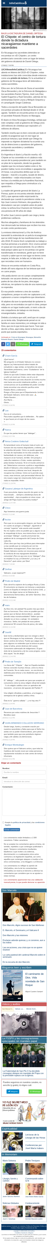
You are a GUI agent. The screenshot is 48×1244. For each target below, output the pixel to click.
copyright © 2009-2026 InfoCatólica (24, 1231)
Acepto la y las (25, 823)
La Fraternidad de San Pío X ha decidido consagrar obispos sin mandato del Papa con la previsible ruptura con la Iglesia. (23, 1073)
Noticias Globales (11, 1203)
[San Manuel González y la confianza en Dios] (24, 1024)
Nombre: (6, 768)
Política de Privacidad (32, 1226)
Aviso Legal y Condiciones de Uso (27, 1228)
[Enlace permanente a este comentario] (3, 356)
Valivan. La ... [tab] (19, 1009)
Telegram (37, 344)
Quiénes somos (6, 1226)
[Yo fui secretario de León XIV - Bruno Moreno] (24, 1113)
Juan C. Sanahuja (9, 1219)
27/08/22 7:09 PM (7, 65)
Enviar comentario (11, 830)
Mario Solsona (9, 1161)
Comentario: (7, 787)
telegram (30, 1232)
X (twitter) (17, 1232)
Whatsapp (23, 344)
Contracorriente (32, 1203)
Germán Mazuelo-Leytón (34, 1219)
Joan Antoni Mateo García (34, 1197)
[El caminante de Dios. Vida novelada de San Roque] (13, 985)
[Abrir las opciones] (4, 3)
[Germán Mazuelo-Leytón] (35, 1211)
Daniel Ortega (18, 339)
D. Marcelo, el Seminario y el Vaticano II (21, 930)
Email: (5, 778)
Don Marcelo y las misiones (15, 935)
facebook (24, 1232)
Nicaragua (29, 337)
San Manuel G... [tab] (7, 1009)
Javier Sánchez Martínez (11, 1196)
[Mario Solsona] (13, 1169)
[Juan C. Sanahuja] (13, 1211)
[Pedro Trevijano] (35, 1169)
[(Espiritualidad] (13, 1141)
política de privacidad (21, 822)
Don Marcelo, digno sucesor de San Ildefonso (23, 925)
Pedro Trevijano (32, 1161)
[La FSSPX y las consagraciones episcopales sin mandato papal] (24, 1055)
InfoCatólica (16, 3)
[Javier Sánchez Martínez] (13, 1189)
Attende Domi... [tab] (31, 1009)
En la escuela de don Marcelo (16, 962)
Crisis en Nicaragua (18, 337)
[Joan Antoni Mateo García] (35, 1189)
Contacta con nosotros (18, 1226)
